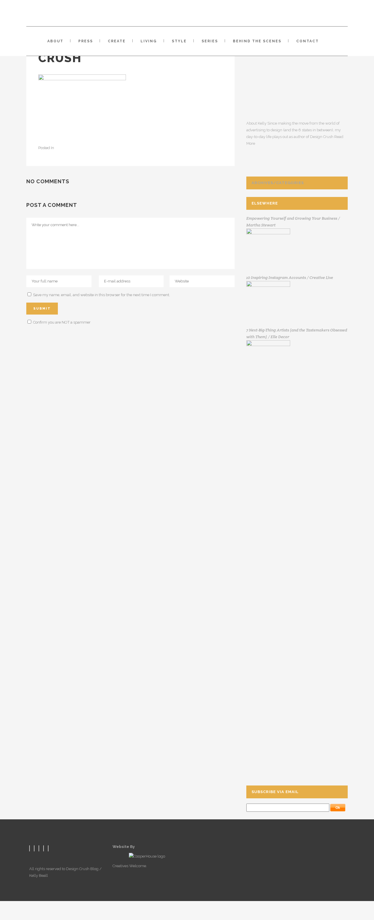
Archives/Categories (278, 183)
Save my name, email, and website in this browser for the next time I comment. (101, 295)
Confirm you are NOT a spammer (61, 322)
